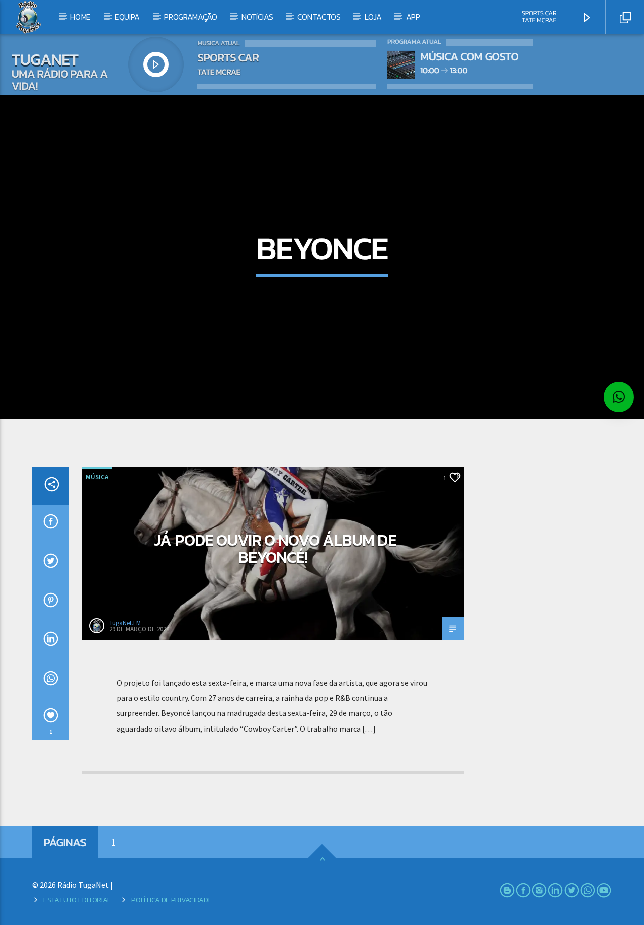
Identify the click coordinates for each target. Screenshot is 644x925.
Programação (190, 17)
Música (97, 477)
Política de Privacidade (171, 899)
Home (80, 17)
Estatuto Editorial (77, 899)
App (413, 17)
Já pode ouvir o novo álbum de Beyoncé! (275, 548)
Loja (373, 17)
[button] (619, 397)
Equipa (127, 17)
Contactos (319, 17)
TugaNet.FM (125, 623)
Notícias (257, 17)
